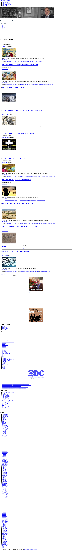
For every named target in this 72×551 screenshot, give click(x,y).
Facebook (4, 0)
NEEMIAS (4, 362)
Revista (5, 31)
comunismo (21, 154)
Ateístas (21, 223)
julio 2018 (4, 476)
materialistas (47, 223)
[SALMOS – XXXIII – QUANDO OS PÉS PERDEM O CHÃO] (9, 243)
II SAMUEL (4, 352)
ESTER (3, 344)
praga (35, 271)
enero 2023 (4, 424)
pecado (47, 176)
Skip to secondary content (6, 4)
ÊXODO (4, 347)
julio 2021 (4, 441)
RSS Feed (8, 0)
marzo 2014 (4, 527)
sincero (43, 200)
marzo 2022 (4, 434)
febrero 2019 (4, 470)
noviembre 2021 (5, 438)
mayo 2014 (4, 525)
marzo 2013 (4, 539)
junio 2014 (4, 524)
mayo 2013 (4, 537)
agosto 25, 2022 (5, 69)
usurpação (46, 248)
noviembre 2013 (5, 531)
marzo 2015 (4, 515)
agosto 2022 (4, 429)
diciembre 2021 (5, 437)
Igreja (33, 223)
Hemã (27, 84)
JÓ (2, 354)
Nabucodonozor (37, 129)
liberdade (30, 154)
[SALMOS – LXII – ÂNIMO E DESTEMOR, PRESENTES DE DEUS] (9, 124)
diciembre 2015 (5, 505)
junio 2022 (4, 431)
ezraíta (25, 84)
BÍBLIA (6, 61)
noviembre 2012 (5, 542)
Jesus (21, 61)
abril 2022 (4, 433)
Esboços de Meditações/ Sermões (8, 342)
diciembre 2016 (5, 493)
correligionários (28, 176)
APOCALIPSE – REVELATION (8, 336)
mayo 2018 (4, 478)
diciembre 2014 (5, 518)
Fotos (5, 35)
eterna (34, 176)
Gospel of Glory (5, 394)
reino (38, 248)
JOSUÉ (3, 355)
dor (27, 248)
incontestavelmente (37, 223)
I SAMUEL (4, 351)
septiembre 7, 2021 (5, 137)
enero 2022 (4, 436)
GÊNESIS (4, 350)
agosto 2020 (4, 453)
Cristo (24, 154)
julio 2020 (4, 454)
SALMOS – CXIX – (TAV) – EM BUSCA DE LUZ (11, 386)
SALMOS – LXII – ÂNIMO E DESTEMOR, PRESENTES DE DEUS (22, 110)
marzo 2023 (4, 422)
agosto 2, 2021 (4, 162)
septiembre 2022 (5, 428)
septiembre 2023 (5, 416)
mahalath (34, 84)
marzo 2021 (4, 445)
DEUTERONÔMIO (6, 341)
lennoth (32, 84)
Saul (43, 129)
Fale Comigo (4, 27)
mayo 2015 (4, 513)
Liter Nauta (4, 399)
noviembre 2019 (5, 462)
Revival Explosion (5, 404)
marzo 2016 (4, 502)
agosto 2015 (4, 510)
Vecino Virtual (4, 407)
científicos (24, 223)
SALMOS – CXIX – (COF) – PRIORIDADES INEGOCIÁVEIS (14, 388)
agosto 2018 (4, 475)
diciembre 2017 (5, 483)
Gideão (21, 129)
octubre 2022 (4, 427)
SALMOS (16, 61)
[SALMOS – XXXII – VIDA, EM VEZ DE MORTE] (9, 266)
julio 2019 (4, 466)
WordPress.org (4, 329)
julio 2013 (4, 535)
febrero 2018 (4, 481)
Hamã (29, 129)
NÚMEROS (4, 363)
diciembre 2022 (5, 425)
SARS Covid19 (47, 271)
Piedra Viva (4, 402)
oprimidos (40, 84)
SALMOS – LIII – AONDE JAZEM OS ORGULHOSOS (18, 133)
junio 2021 (4, 442)
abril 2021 (4, 444)
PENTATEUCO (5, 364)
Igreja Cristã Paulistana (6, 396)
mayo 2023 (4, 420)
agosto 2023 (4, 417)
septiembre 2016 (5, 496)
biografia (24, 176)
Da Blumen (4, 393)
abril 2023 (4, 421)
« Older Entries (2, 274)
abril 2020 (4, 457)
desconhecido (28, 223)
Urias (54, 176)
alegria (23, 248)
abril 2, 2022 (4, 91)
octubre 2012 (4, 543)
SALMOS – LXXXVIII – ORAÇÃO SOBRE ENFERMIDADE (20, 65)
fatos (31, 223)
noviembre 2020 (5, 450)
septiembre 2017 (5, 485)
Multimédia (4, 32)
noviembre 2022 (5, 426)
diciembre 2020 (5, 449)
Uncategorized (4, 368)
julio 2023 (4, 418)
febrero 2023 (4, 423)
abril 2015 (4, 514)
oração (31, 248)
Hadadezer (26, 129)
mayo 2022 (4, 432)
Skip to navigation (5, 2)
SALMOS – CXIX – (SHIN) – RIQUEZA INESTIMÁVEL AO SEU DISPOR (16, 385)
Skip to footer (4, 5)
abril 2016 (4, 501)
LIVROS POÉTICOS (11, 61)
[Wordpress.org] (33, 549)
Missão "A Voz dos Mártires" (7, 400)
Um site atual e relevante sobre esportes (9, 406)
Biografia (4, 26)
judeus (44, 223)
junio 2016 (4, 499)
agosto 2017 (4, 486)
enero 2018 (4, 482)
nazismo (33, 154)
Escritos (3, 28)
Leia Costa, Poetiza (5, 398)
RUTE (3, 366)
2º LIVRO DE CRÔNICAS (7, 334)
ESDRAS (4, 343)
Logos (24, 61)
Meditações (6, 30)
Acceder (3, 326)
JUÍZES (3, 356)
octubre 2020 (4, 451)
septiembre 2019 (5, 464)
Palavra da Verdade (28, 61)
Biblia (3, 36)
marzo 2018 (4, 480)
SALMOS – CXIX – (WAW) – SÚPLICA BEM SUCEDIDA (19, 42)
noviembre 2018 (5, 473)
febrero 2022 (4, 435)
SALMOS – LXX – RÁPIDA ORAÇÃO (13, 87)
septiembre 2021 (5, 439)
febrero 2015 (4, 516)
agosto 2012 (4, 545)
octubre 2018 (4, 474)
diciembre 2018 (5, 472)
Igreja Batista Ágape (6, 395)
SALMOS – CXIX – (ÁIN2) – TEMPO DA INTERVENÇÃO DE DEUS (15, 384)
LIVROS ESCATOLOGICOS (7, 358)
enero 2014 (4, 529)
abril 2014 (4, 526)
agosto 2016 (4, 497)
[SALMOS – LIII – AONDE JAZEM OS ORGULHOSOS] (9, 149)
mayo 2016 (4, 500)
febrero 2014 (4, 528)
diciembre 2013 (5, 530)
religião (38, 200)
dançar (23, 84)
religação (34, 200)
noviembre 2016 (5, 494)
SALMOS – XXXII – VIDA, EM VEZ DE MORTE (16, 251)
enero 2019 (4, 471)
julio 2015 (4, 511)
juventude (38, 176)
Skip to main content (6, 3)
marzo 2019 (4, 469)
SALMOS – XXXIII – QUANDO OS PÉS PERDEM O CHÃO (20, 226)
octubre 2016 (4, 495)
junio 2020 (4, 455)
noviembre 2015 (5, 506)
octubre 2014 (4, 520)
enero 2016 (4, 504)
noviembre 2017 (5, 484)
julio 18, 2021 (4, 184)
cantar (21, 84)
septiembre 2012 (5, 544)
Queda (33, 248)
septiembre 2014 (5, 521)
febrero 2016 (4, 503)
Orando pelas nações (6, 401)
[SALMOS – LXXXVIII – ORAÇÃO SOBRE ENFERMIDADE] (9, 79)
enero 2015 (4, 517)
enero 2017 (4, 492)
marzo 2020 (4, 458)
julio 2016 (4, 498)
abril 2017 (4, 489)
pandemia (32, 271)
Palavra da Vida (33, 61)
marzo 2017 (4, 490)
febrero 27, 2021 (5, 231)
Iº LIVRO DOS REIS (6, 353)
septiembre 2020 (5, 452)
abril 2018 (4, 479)
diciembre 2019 (5, 461)
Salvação (37, 61)
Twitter (1, 0)
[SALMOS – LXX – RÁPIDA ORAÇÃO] (9, 102)
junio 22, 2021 (4, 207)
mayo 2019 (4, 468)
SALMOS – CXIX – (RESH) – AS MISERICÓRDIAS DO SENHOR (15, 387)
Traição (43, 248)
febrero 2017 (4, 491)
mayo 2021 (4, 443)
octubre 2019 (4, 463)
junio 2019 (4, 467)
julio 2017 (4, 487)
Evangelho (4, 346)
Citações (3, 340)
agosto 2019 (4, 465)
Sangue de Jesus (42, 271)
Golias (23, 129)
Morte (37, 84)
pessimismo (44, 84)
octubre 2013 (4, 532)
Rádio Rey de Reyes (6, 403)
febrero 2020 (4, 459)
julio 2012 (4, 546)
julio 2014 (4, 523)
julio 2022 (4, 430)
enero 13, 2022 (5, 114)
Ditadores (27, 154)
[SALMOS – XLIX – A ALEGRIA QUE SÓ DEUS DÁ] (9, 218)
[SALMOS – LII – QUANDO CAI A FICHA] (8, 171)
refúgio (47, 84)
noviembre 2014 (5, 519)
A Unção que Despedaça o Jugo (8, 392)
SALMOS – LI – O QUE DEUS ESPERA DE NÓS (16, 180)
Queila (36, 248)
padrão (29, 200)
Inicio (3, 25)
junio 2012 (4, 547)
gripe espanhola (26, 271)
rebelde (32, 200)
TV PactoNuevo (7, 34)
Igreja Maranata (5, 397)
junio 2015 (4, 512)
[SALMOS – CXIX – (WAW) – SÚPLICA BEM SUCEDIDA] (9, 56)
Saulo (52, 176)
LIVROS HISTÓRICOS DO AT (8, 359)
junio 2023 (4, 419)
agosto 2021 (4, 440)
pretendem (50, 223)
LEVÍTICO (4, 357)
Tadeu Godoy (4, 405)
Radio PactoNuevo (7, 33)
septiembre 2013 (5, 533)
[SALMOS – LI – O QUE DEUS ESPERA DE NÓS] (9, 195)
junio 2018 (4, 477)
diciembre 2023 (5, 414)
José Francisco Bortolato (9, 21)
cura (23, 271)
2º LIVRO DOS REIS (6, 335)
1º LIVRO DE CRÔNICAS (7, 333)
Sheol (52, 84)
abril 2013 (4, 538)
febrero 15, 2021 (5, 255)
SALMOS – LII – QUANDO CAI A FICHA (14, 158)
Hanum (31, 129)
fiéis (25, 200)
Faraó (18, 129)
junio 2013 (4, 536)
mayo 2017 (4, 488)
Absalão (14, 129)
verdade (40, 61)
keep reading (4, 59)
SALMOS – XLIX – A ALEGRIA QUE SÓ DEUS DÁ (17, 203)
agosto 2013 (4, 534)
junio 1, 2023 (4, 46)
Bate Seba (21, 176)
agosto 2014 (4, 522)
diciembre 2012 (5, 541)
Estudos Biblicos (7, 29)
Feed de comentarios (6, 328)
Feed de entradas (5, 327)
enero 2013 (4, 540)
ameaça (21, 271)
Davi (16, 129)
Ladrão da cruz (43, 176)
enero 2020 (4, 460)
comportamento (22, 200)
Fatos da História (5, 348)
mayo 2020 (4, 456)
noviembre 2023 (5, 415)
